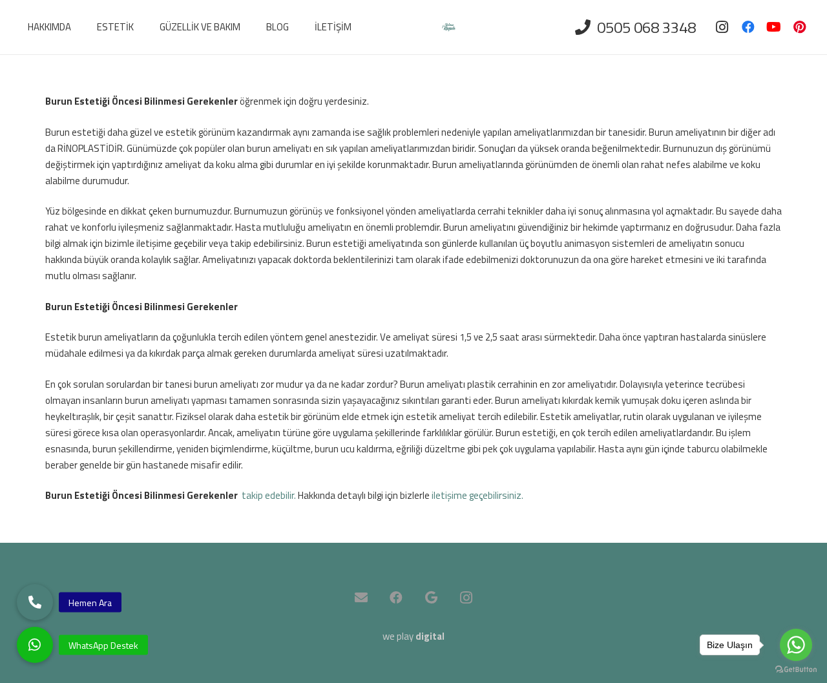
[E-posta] (361, 598)
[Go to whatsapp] (796, 645)
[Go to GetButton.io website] (796, 670)
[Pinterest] (800, 27)
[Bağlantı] (448, 27)
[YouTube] (774, 27)
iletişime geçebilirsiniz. (477, 495)
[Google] (431, 598)
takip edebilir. (269, 495)
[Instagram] (722, 27)
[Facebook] (748, 27)
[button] (35, 645)
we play (413, 636)
